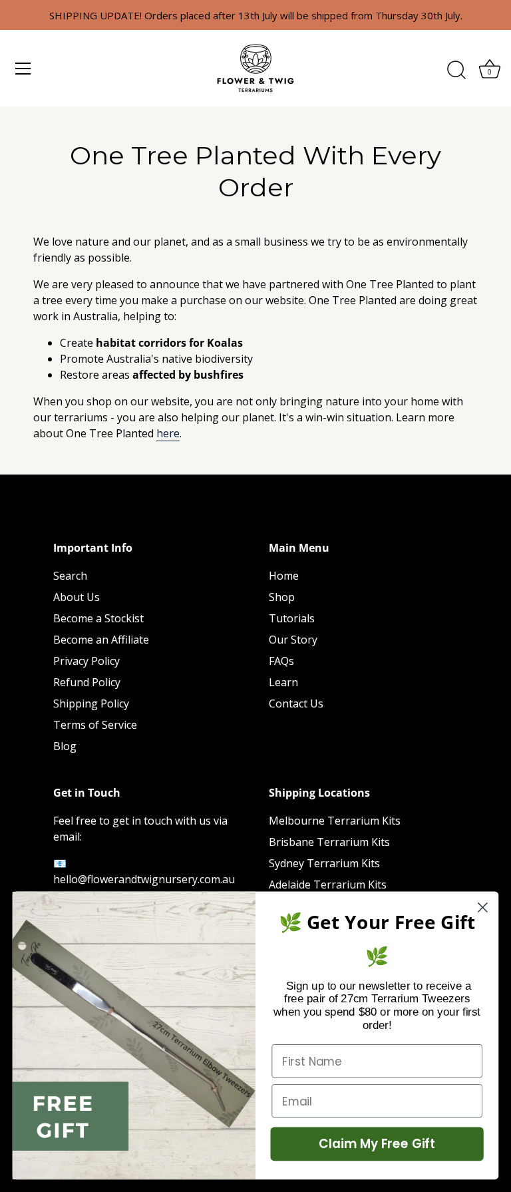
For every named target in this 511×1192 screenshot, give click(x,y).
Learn (283, 682)
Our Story (293, 639)
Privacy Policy (86, 661)
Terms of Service (95, 724)
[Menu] (23, 68)
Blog (65, 746)
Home (284, 575)
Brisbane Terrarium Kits (329, 842)
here (168, 433)
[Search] (456, 70)
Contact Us (296, 703)
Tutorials (292, 618)
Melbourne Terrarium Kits (335, 820)
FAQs (281, 661)
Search (70, 575)
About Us (76, 597)
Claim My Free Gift (377, 1144)
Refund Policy (86, 682)
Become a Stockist (98, 618)
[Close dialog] (483, 907)
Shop (282, 597)
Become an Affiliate (101, 639)
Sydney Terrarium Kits (324, 863)
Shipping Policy (91, 703)
